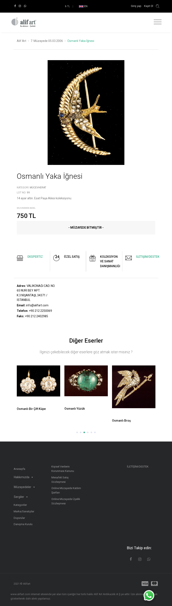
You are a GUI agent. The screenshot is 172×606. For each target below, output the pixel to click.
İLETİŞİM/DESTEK (138, 466)
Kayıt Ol (148, 6)
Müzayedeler (23, 487)
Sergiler (19, 497)
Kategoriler (20, 504)
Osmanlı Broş (121, 420)
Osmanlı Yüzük (74, 408)
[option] (86, 115)
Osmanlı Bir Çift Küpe (31, 408)
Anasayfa (19, 468)
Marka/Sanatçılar (24, 511)
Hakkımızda (22, 477)
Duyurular (19, 517)
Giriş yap (136, 6)
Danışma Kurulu (23, 524)
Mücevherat (38, 187)
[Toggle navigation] (157, 22)
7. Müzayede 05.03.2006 (47, 41)
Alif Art (21, 41)
